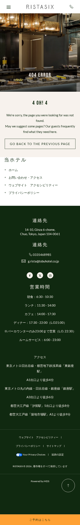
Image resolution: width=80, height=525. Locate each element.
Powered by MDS (40, 481)
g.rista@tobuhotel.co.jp (43, 261)
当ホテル (15, 160)
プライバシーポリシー (24, 192)
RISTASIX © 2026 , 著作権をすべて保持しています (40, 466)
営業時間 (40, 287)
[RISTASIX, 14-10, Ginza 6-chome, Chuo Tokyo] (40, 6)
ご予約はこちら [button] (40, 519)
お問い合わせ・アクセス (25, 177)
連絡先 (40, 220)
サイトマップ (54, 445)
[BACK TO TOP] (68, 485)
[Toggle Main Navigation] (8, 7)
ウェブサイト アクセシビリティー (33, 185)
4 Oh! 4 (40, 103)
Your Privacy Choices (33, 454)
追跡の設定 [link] (57, 454)
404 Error (40, 75)
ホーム (13, 170)
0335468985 (72, 6)
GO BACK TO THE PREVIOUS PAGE (40, 144)
